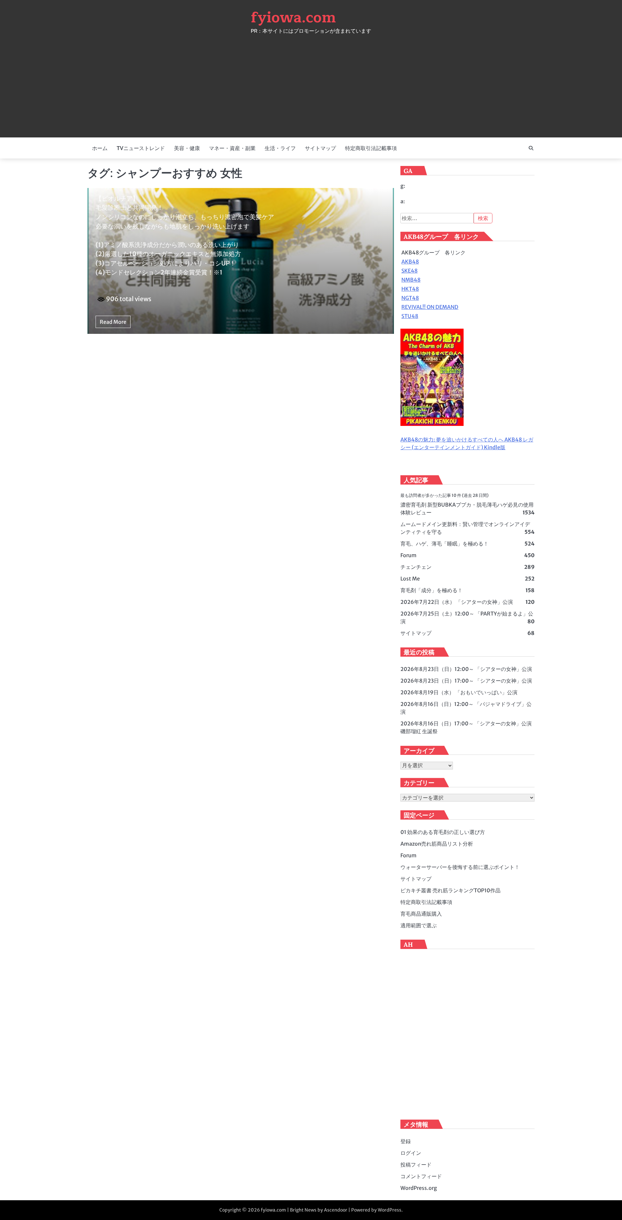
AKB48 (410, 261)
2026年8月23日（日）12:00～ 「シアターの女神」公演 (466, 669)
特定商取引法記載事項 (371, 148)
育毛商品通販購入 (421, 913)
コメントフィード (421, 1176)
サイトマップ (320, 148)
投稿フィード (416, 1164)
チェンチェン (416, 567)
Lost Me (410, 578)
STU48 (409, 316)
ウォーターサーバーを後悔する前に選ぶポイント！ (460, 867)
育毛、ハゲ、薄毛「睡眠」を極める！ (444, 543)
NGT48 (410, 298)
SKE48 (409, 270)
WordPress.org (418, 1188)
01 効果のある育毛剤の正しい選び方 (442, 832)
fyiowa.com (293, 17)
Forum (408, 555)
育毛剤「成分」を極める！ (431, 590)
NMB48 (410, 279)
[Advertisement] (311, 82)
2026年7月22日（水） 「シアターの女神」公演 (456, 602)
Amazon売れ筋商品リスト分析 (436, 843)
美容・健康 (187, 148)
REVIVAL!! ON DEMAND (429, 307)
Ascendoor (335, 1210)
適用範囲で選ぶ (418, 925)
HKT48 (410, 289)
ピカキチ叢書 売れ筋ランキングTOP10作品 (450, 890)
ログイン (410, 1153)
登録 (405, 1141)
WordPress (389, 1210)
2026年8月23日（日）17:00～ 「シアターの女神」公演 (466, 680)
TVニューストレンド (141, 148)
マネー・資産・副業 (232, 148)
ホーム (100, 148)
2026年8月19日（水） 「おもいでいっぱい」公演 (458, 692)
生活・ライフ (280, 148)
